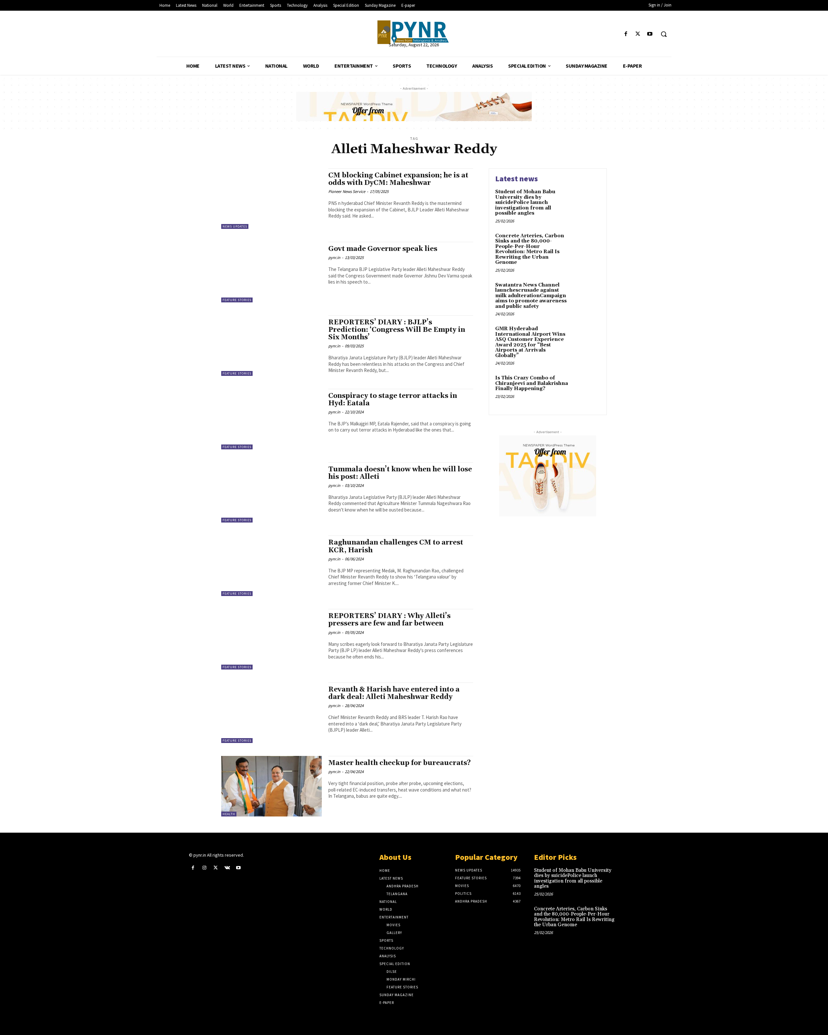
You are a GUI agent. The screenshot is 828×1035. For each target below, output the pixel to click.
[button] (663, 34)
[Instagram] (204, 868)
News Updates (235, 226)
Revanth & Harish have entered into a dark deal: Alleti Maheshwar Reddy (394, 693)
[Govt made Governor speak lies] (271, 272)
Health (229, 814)
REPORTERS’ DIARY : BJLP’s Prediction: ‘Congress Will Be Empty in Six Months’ (396, 330)
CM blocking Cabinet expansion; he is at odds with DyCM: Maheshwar (398, 179)
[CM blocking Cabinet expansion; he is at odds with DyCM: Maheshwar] (271, 198)
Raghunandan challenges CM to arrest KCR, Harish (395, 546)
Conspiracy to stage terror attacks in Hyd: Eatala (392, 400)
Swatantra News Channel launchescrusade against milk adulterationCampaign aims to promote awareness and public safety (531, 295)
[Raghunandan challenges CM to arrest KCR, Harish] (271, 565)
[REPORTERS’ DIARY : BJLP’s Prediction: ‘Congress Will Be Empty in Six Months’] (271, 345)
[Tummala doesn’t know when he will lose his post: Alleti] (271, 492)
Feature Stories (237, 300)
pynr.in (334, 257)
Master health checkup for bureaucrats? (399, 763)
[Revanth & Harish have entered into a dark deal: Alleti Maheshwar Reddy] (271, 712)
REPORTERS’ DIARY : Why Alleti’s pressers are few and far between (389, 620)
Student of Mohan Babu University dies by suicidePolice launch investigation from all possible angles (525, 202)
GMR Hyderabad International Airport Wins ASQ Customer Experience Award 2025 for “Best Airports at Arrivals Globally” (530, 342)
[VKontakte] (227, 868)
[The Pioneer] (413, 32)
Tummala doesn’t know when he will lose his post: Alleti (400, 473)
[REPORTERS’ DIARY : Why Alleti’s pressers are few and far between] (271, 639)
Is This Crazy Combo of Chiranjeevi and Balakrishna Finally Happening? (531, 383)
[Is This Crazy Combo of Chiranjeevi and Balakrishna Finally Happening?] (586, 388)
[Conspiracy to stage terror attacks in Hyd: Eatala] (271, 419)
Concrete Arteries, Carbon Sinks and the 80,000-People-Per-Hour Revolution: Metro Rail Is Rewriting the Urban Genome (529, 249)
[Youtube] (650, 34)
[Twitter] (638, 34)
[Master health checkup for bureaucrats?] (271, 786)
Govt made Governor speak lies (382, 249)
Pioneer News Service (346, 191)
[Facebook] (625, 34)
